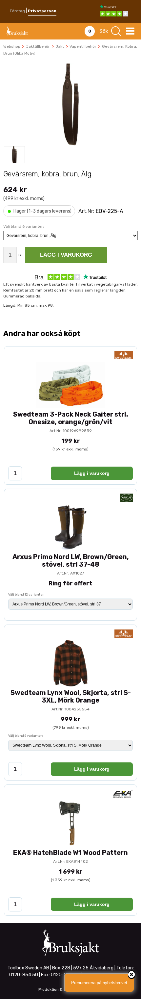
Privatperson (42, 11)
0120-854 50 (23, 975)
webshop (11, 46)
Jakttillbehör (38, 46)
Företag (17, 11)
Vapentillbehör (83, 46)
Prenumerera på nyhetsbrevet (99, 982)
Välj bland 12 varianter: (26, 595)
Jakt (59, 46)
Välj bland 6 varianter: (25, 736)
